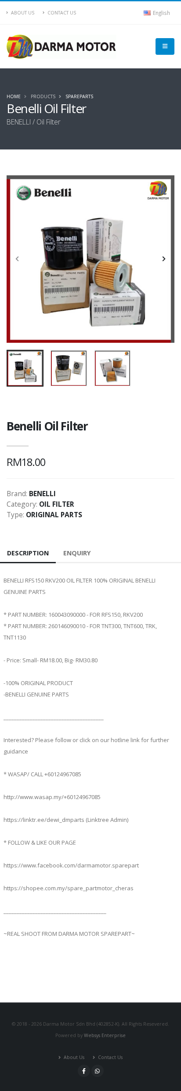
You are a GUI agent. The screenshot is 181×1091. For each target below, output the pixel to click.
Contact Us (61, 13)
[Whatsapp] (97, 1071)
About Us (22, 13)
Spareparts (79, 96)
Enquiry (77, 553)
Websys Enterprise (105, 1035)
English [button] (161, 12)
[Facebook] (84, 1071)
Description (28, 553)
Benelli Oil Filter (47, 426)
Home (14, 96)
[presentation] (17, 259)
